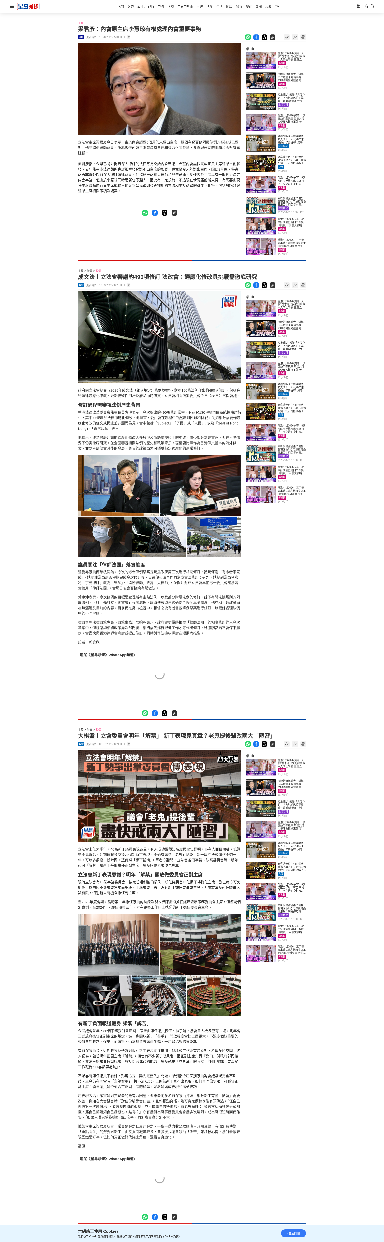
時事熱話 (283, 146)
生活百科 (283, 105)
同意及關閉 (293, 1233)
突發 (280, 167)
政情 (98, 270)
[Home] (28, 6)
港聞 (89, 270)
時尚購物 (283, 208)
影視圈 (282, 63)
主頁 (81, 22)
